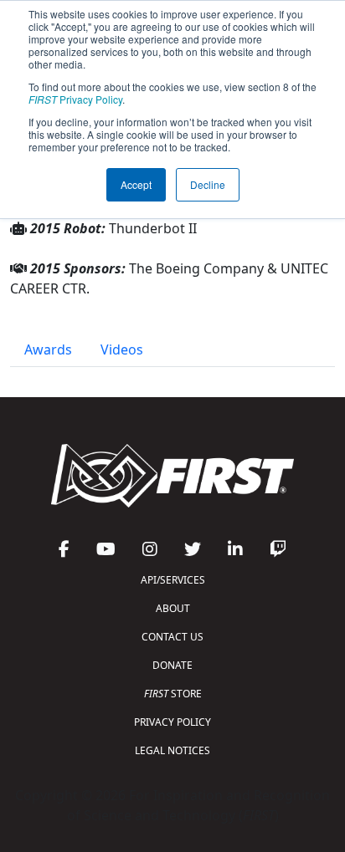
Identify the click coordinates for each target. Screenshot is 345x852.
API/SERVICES (173, 580)
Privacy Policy (75, 99)
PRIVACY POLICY (172, 722)
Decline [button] (207, 184)
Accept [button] (136, 184)
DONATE (172, 665)
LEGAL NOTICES (172, 750)
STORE (173, 693)
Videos (121, 349)
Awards (48, 349)
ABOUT (173, 608)
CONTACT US (172, 637)
